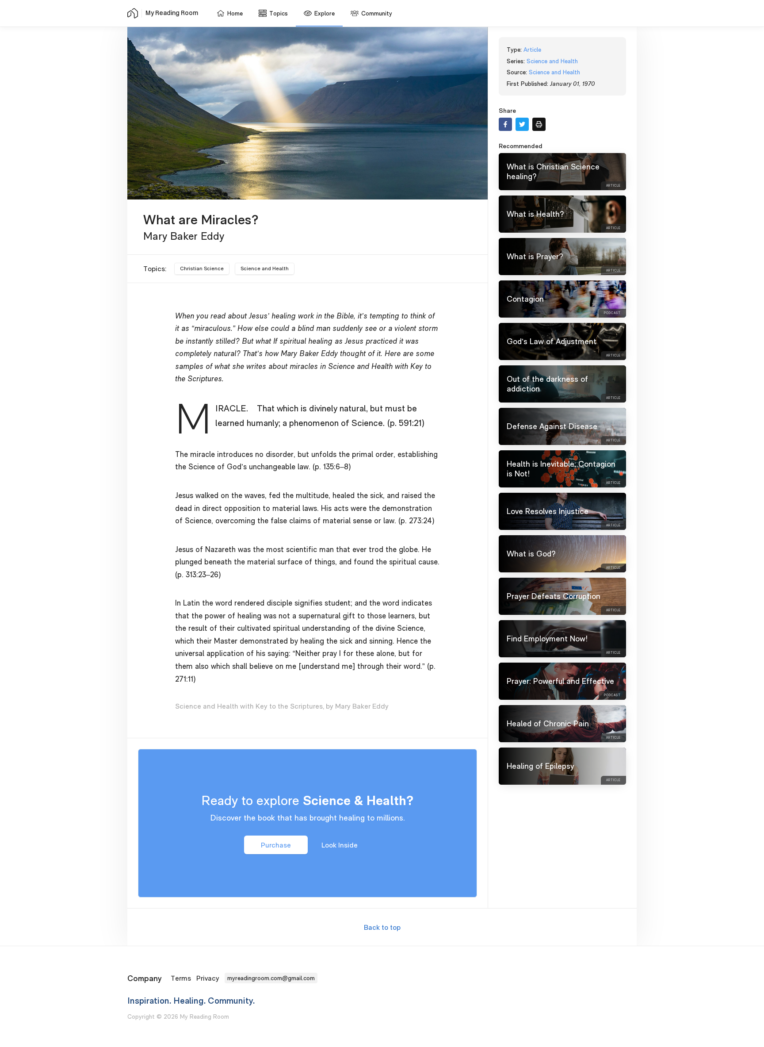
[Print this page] (539, 124)
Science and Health (265, 268)
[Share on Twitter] (522, 124)
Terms (181, 978)
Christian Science (202, 268)
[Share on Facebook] (505, 124)
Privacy (207, 978)
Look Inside (339, 844)
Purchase (276, 844)
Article (532, 49)
